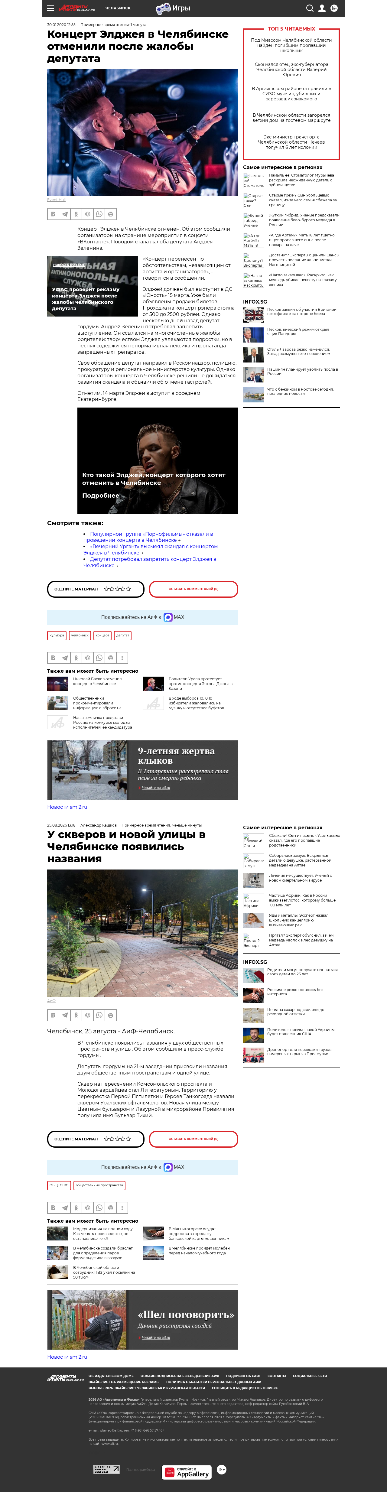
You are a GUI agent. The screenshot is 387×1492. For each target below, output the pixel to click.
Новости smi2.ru (67, 807)
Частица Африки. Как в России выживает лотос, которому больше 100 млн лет (302, 900)
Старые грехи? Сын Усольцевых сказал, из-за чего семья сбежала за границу (303, 200)
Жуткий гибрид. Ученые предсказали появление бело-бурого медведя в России (304, 220)
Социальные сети (310, 1376)
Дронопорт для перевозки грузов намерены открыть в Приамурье (299, 1052)
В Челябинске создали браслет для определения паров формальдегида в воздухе (103, 1253)
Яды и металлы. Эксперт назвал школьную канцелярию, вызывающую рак (299, 920)
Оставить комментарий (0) (194, 589)
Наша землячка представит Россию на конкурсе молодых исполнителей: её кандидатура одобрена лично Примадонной (89, 724)
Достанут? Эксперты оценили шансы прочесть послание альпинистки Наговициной (304, 260)
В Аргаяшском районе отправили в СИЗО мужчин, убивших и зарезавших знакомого (291, 94)
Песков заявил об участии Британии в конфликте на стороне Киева (302, 311)
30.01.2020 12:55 (61, 24)
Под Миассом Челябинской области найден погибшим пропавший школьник (291, 45)
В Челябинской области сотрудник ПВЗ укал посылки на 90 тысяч (104, 1272)
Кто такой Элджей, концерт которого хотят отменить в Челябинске (154, 478)
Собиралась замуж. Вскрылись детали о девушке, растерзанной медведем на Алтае (300, 860)
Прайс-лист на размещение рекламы (124, 1382)
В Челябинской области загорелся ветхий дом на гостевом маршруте (291, 118)
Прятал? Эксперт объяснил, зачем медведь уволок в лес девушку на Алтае (301, 940)
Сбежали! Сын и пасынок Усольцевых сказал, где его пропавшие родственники (304, 840)
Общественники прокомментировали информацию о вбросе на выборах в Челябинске (84, 705)
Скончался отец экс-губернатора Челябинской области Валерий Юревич (291, 69)
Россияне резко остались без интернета (295, 992)
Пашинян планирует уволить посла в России (302, 371)
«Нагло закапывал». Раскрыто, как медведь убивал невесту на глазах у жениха (303, 280)
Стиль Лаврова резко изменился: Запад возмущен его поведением (298, 351)
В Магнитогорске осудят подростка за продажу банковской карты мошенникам (199, 1234)
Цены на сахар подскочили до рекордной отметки (295, 1012)
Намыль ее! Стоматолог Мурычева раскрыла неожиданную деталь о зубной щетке (301, 180)
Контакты (277, 1376)
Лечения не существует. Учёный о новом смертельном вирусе (300, 878)
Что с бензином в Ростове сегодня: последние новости (300, 391)
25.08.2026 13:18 (61, 825)
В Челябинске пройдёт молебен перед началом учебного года (199, 1250)
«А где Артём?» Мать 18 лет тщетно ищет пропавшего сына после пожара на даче (302, 240)
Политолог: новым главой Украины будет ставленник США (300, 1032)
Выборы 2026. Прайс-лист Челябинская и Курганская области (147, 1388)
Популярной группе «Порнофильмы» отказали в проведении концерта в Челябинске (148, 537)
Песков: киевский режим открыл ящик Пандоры (298, 331)
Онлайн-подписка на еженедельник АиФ (180, 1376)
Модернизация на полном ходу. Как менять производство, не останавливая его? (103, 1234)
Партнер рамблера (140, 1469)
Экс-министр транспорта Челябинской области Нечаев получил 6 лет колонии (291, 142)
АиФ (51, 1001)
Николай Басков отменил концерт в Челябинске (97, 681)
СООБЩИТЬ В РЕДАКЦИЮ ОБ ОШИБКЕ (245, 1388)
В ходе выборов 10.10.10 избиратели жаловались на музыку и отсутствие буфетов (196, 703)
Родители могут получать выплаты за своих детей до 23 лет (302, 972)
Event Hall (56, 199)
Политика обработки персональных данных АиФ (213, 1382)
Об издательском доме (111, 1376)
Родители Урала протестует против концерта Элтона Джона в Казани (201, 684)
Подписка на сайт (243, 1376)
